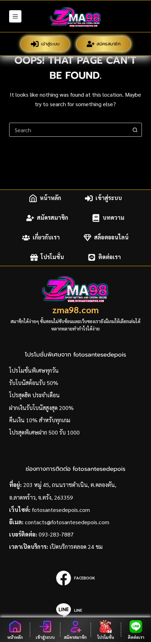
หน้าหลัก (50, 198)
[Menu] (15, 16)
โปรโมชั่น (52, 257)
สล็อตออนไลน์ (111, 237)
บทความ (113, 218)
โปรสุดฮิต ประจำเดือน (34, 395)
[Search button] (135, 129)
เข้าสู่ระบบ (50, 43)
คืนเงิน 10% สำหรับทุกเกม (39, 420)
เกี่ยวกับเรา (46, 237)
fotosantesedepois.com (61, 509)
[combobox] (68, 130)
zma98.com (75, 309)
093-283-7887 (56, 534)
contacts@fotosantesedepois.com (67, 522)
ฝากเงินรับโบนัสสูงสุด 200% (41, 407)
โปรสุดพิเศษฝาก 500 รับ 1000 (44, 432)
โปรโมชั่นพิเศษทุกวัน (34, 370)
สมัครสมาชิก (108, 43)
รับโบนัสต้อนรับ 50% (33, 382)
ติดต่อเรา (109, 257)
